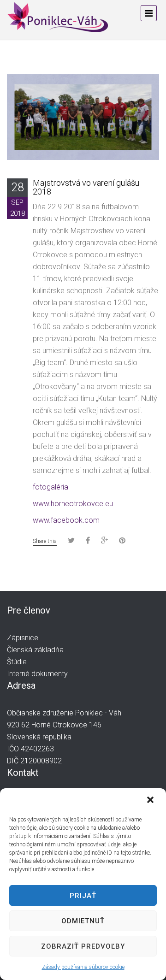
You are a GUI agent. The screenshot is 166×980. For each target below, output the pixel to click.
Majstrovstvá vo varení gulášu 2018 (86, 187)
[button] (151, 800)
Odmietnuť (83, 921)
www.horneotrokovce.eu (73, 503)
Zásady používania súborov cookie (83, 967)
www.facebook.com (66, 520)
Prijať (83, 895)
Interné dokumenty (37, 673)
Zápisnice (22, 637)
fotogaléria (50, 487)
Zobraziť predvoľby (83, 946)
